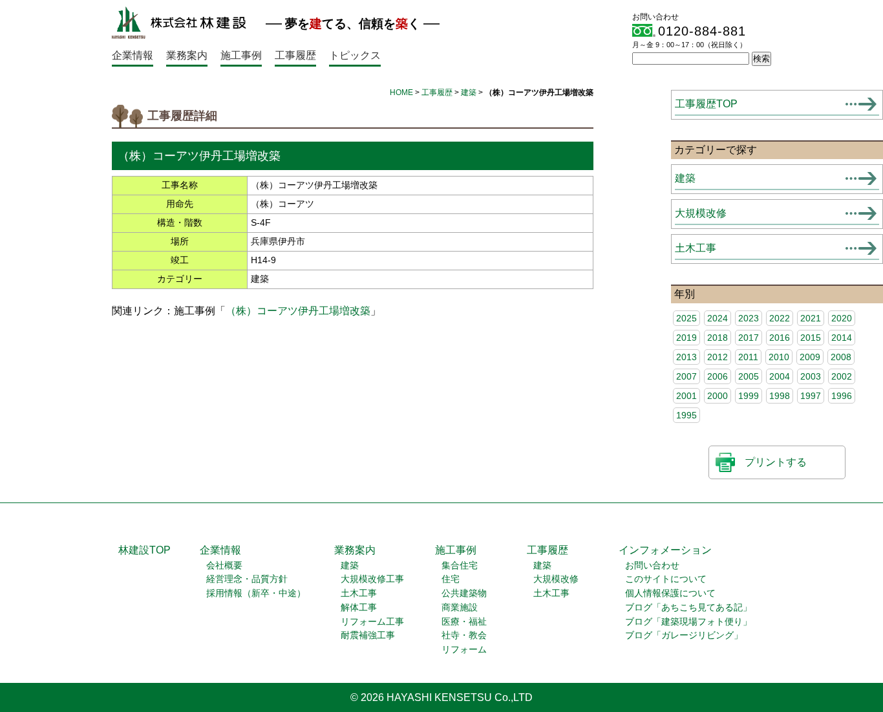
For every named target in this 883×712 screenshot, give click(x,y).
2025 (686, 318)
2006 (717, 377)
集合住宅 (460, 565)
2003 (810, 377)
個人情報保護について (670, 593)
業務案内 (186, 55)
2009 (810, 357)
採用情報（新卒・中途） (256, 593)
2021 (810, 318)
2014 (841, 338)
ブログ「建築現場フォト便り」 (688, 622)
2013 (686, 357)
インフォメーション (665, 550)
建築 (468, 92)
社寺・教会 (464, 635)
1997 (810, 396)
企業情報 (132, 55)
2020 (841, 318)
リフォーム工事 (372, 622)
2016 (779, 338)
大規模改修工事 (372, 579)
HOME (401, 92)
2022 (779, 318)
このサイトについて (666, 579)
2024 (717, 318)
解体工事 (359, 607)
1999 (748, 396)
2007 (686, 377)
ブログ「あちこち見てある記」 (688, 607)
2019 (686, 338)
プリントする (776, 462)
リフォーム (464, 649)
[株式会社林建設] (179, 35)
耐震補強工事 (368, 635)
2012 (717, 357)
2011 (748, 357)
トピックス (355, 55)
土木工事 (695, 248)
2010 (779, 357)
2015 (810, 338)
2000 (717, 396)
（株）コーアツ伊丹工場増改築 (298, 310)
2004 (779, 377)
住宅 (451, 579)
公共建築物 (464, 593)
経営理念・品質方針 (247, 579)
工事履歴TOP (706, 103)
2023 (748, 318)
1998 (779, 396)
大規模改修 (701, 213)
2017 (748, 338)
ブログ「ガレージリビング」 (684, 635)
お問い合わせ (652, 565)
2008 (841, 357)
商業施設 (460, 607)
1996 (841, 396)
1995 (686, 415)
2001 (686, 396)
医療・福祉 (464, 622)
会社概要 (224, 565)
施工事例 (241, 55)
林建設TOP (144, 550)
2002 (841, 377)
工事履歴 (295, 55)
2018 (717, 338)
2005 (748, 377)
